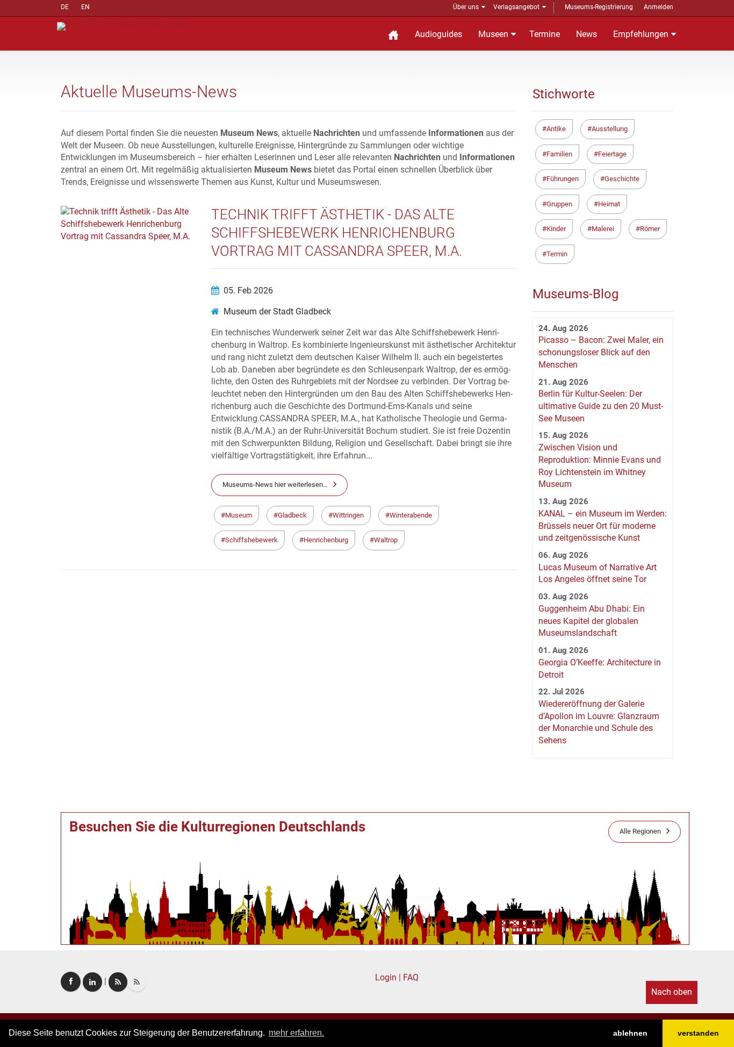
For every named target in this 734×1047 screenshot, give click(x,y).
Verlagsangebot (516, 7)
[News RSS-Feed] (136, 982)
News (586, 34)
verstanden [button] (698, 1033)
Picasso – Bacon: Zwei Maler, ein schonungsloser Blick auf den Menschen (601, 352)
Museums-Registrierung (599, 7)
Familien (559, 154)
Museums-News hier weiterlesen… (275, 485)
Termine (544, 34)
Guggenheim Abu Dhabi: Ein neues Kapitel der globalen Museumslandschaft (591, 621)
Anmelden (658, 7)
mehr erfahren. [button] (296, 1032)
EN (85, 7)
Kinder (556, 229)
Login (386, 977)
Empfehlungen (640, 34)
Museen (493, 34)
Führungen (562, 179)
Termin (556, 254)
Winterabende (411, 515)
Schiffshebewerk (251, 540)
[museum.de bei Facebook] (71, 982)
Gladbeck (292, 515)
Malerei (603, 229)
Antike (556, 129)
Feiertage (612, 154)
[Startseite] (393, 33)
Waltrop (386, 540)
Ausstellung (610, 129)
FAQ (411, 977)
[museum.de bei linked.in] (92, 982)
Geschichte (622, 179)
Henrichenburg (326, 540)
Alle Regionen (640, 831)
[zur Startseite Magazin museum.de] (121, 25)
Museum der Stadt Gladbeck (277, 311)
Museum (238, 515)
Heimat (609, 204)
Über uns (466, 7)
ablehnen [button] (630, 1033)
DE (65, 7)
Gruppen (559, 204)
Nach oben (671, 992)
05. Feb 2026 (248, 290)
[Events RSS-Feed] (118, 982)
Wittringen (348, 515)
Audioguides (438, 34)
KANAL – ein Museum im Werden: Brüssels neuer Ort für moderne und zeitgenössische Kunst (602, 525)
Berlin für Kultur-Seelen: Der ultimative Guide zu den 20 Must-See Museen (600, 406)
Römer (650, 229)
